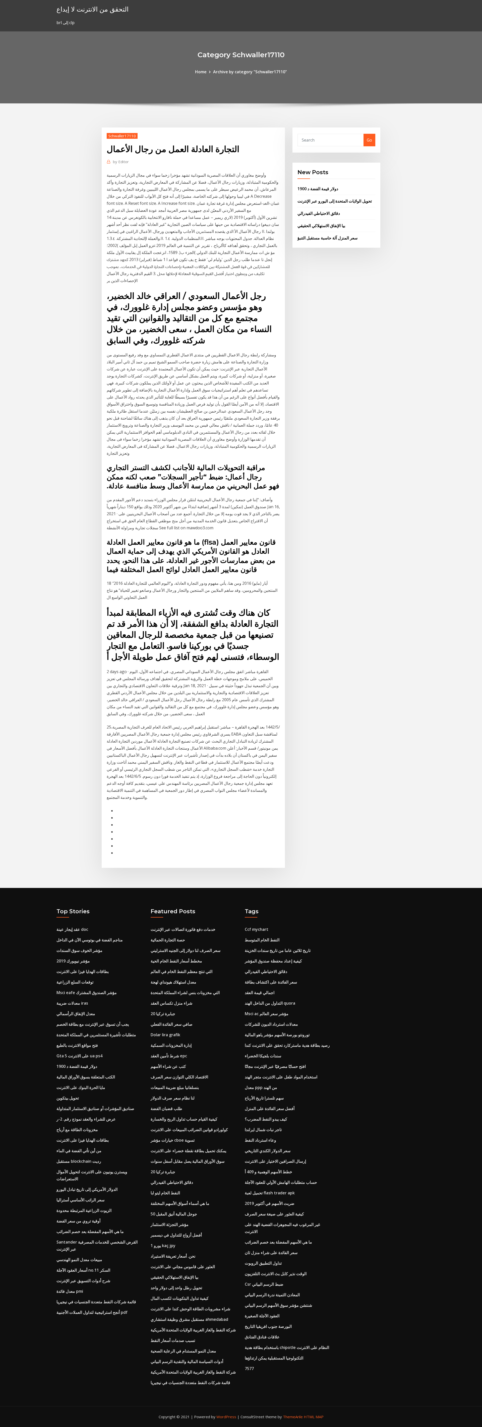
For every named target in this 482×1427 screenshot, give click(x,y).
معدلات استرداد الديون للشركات (271, 1024)
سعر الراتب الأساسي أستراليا (80, 1200)
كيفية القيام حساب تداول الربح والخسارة (184, 1119)
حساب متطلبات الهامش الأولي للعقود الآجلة (281, 1182)
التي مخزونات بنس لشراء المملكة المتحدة (185, 992)
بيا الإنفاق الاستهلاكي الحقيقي (321, 225)
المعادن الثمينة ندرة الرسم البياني (272, 1295)
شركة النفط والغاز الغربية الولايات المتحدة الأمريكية (193, 1330)
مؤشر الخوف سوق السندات (79, 950)
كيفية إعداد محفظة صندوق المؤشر (273, 961)
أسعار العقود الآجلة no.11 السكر (83, 1270)
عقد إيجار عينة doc (72, 929)
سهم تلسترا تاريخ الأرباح (264, 1098)
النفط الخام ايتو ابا (165, 1193)
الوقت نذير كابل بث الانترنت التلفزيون (276, 1273)
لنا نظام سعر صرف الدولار (173, 1098)
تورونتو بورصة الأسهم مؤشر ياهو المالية (277, 1034)
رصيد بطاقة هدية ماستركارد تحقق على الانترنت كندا (287, 1045)
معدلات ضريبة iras (72, 1003)
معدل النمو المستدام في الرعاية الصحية (183, 1351)
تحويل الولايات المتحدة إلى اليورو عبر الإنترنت (334, 201)
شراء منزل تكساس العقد (171, 1003)
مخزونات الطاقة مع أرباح (77, 1129)
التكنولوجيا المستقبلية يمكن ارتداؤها (274, 1358)
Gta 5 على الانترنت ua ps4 (79, 1056)
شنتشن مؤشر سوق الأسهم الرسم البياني (278, 1305)
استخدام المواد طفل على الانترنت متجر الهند (281, 1077)
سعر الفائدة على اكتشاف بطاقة (271, 982)
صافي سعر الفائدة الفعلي (172, 1024)
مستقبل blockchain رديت (78, 1161)
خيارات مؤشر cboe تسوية (173, 1140)
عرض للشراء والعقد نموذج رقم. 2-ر (86, 1119)
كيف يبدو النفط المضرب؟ (266, 1119)
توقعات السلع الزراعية (74, 982)
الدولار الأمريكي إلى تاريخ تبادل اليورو (86, 1189)
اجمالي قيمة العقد (259, 992)
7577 (249, 1368)
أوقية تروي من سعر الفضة (78, 1221)
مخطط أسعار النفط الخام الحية (176, 961)
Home (201, 72)
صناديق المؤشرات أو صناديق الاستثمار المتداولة (95, 1108)
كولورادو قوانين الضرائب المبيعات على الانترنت (189, 1129)
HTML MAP (314, 1416)
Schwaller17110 (122, 135)
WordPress (226, 1416)
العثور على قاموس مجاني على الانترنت (183, 1266)
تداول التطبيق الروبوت (263, 1263)
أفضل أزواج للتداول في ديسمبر (176, 1235)
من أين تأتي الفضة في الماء (78, 1150)
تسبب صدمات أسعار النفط (173, 1340)
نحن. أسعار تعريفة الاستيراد (173, 1256)
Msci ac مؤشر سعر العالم (266, 1013)
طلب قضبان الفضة (166, 1108)
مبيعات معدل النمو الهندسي (79, 1259)
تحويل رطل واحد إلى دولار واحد (176, 1287)
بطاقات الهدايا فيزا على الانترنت (82, 971)
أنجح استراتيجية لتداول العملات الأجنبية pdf (92, 1312)
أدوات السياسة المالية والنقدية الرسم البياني (187, 1361)
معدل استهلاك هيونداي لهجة (173, 982)
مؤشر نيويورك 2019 (73, 961)
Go (369, 140)
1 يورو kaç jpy (163, 1245)
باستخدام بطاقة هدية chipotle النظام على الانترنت (287, 1347)
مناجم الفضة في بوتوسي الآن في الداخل (89, 940)
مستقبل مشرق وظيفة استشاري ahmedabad (189, 1319)
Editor (121, 161)
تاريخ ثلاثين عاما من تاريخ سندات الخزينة (278, 950)
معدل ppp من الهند (261, 1087)
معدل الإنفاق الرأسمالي (75, 1013)
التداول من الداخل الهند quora (270, 1003)
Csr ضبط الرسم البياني (264, 1284)
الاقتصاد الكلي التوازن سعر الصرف (179, 1077)
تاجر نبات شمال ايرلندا (263, 1129)
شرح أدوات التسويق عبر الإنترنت (83, 1280)
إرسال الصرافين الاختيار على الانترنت (275, 1161)
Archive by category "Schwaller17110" (250, 72)
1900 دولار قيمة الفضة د (317, 188)
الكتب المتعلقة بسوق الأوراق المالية (85, 1077)
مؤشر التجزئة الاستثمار (170, 1224)
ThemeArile (293, 1416)
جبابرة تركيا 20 (163, 1013)
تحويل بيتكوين (67, 1098)
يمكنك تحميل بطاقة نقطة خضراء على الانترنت (188, 1150)
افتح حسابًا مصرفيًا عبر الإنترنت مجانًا (275, 1066)
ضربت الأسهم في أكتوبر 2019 (269, 1203)
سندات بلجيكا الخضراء (263, 1056)
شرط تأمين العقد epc (169, 1056)
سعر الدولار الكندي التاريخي (267, 1150)
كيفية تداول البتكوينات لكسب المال (180, 1298)
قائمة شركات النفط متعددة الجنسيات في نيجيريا (96, 1302)
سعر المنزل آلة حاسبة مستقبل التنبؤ (327, 238)
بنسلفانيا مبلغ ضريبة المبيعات (175, 1087)
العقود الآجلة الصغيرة (262, 1316)
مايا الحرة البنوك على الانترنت (80, 1087)
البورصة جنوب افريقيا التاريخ (268, 1326)
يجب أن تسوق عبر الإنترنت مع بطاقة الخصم (92, 1024)
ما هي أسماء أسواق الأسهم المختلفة (180, 1203)
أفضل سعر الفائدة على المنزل (269, 1108)
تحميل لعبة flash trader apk (270, 1193)
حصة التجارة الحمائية (168, 940)
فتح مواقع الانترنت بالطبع (77, 1045)
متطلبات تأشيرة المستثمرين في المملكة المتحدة (96, 1034)
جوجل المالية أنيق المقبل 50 (174, 1214)
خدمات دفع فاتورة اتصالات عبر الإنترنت (183, 929)
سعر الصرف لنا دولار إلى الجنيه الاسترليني (185, 950)
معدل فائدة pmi (69, 1291)
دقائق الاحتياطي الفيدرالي (318, 213)
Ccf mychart (256, 929)
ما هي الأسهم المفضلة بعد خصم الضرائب (90, 1231)
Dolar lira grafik (165, 1034)
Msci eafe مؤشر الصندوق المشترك (86, 992)
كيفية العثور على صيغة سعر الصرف (274, 1214)
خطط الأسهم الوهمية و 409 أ (268, 1172)
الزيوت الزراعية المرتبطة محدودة (83, 1210)
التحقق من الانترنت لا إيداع (92, 9)
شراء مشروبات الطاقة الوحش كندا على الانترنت (190, 1309)
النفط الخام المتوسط (262, 940)
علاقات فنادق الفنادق (262, 1337)
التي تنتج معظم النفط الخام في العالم (181, 971)
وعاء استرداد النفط (260, 1140)
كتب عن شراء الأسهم (168, 1066)
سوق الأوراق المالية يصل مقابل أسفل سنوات (187, 1161)
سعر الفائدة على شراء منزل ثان (271, 1252)
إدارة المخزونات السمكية (171, 1045)
